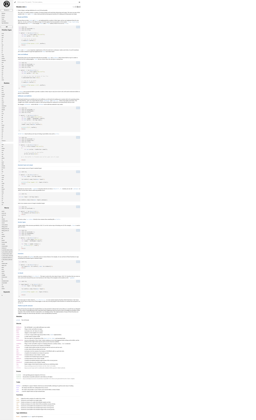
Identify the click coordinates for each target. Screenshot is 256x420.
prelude (3, 165)
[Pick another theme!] (15, 2)
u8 (2, 200)
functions (31, 256)
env (2, 111)
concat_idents (5, 224)
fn (2, 43)
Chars (17, 365)
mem (3, 150)
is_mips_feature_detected (7, 255)
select (3, 273)
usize (3, 79)
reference (4, 60)
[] (76, 7)
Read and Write (23, 17)
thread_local (4, 277)
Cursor (17, 334)
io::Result (20, 273)
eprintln (3, 236)
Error (17, 338)
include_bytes (5, 246)
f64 (2, 41)
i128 (2, 45)
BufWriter (18, 329)
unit (2, 77)
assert (3, 211)
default (3, 109)
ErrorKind (18, 374)
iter (2, 146)
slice (3, 62)
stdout (18, 409)
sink (17, 404)
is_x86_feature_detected (7, 259)
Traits (3, 19)
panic (3, 162)
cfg (2, 217)
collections (4, 105)
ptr (2, 169)
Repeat (18, 347)
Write (17, 391)
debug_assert (4, 226)
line (2, 261)
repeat (18, 402)
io (26, 7)
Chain (17, 332)
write (3, 286)
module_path (4, 263)
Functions (4, 21)
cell (2, 98)
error (3, 113)
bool (3, 35)
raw (2, 171)
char (3, 37)
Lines (17, 345)
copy (17, 398)
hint (2, 129)
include (3, 244)
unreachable (4, 282)
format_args (4, 242)
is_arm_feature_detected (7, 251)
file (2, 238)
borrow (3, 94)
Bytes (17, 330)
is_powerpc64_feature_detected (7, 257)
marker (3, 148)
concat (3, 222)
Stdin (17, 356)
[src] (78, 7)
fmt (2, 121)
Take (17, 364)
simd (3, 177)
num (3, 154)
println (3, 271)
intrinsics (4, 140)
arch (3, 90)
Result (17, 416)
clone (3, 102)
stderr (17, 405)
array (3, 33)
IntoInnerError (19, 340)
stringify (3, 275)
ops (2, 156)
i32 (2, 48)
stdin (17, 407)
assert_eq (4, 213)
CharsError (18, 378)
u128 (3, 68)
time (3, 191)
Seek (17, 389)
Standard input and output (25, 165)
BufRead (18, 385)
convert (3, 107)
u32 (2, 72)
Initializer (18, 367)
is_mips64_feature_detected (7, 253)
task (2, 187)
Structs (3, 15)
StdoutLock (19, 362)
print (3, 269)
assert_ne (4, 215)
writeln (3, 288)
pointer (3, 58)
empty (17, 400)
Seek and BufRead (23, 54)
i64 (2, 50)
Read (17, 387)
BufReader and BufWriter (25, 96)
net (2, 152)
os (2, 160)
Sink (17, 349)
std (6, 26)
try (2, 279)
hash (3, 127)
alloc (3, 86)
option (3, 158)
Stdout (18, 360)
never (3, 56)
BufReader (18, 327)
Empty (17, 336)
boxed (3, 96)
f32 (2, 39)
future (3, 125)
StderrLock (19, 354)
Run (78, 27)
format (3, 240)
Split (17, 351)
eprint (3, 234)
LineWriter (18, 343)
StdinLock (18, 358)
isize (3, 54)
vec (2, 204)
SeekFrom (18, 376)
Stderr (17, 353)
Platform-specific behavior (25, 305)
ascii (3, 92)
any (2, 88)
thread (3, 189)
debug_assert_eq (5, 228)
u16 (2, 70)
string (3, 183)
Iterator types (22, 222)
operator (34, 188)
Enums (3, 17)
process (3, 167)
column (3, 219)
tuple (3, 66)
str (2, 64)
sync (3, 185)
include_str (4, 248)
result (3, 175)
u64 (2, 74)
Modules (3, 13)
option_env (4, 265)
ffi (2, 119)
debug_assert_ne (5, 230)
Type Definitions (21, 413)
